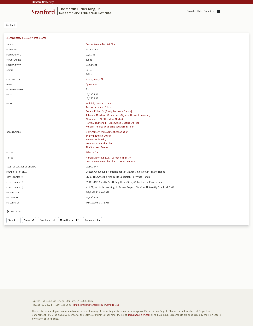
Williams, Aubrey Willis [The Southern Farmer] (110, 126)
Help (199, 11)
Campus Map (112, 304)
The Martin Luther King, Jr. (80, 8)
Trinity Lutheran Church (98, 135)
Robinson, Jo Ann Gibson (99, 107)
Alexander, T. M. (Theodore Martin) (104, 119)
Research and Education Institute (85, 13)
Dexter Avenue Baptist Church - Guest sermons (111, 161)
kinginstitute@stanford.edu (88, 304)
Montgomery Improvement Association (107, 132)
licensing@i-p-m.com (139, 314)
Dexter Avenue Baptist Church (102, 44)
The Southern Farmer (97, 147)
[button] (29, 220)
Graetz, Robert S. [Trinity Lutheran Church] (109, 111)
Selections (211, 11)
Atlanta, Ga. (92, 152)
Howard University (96, 139)
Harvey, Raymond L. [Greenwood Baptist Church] (112, 122)
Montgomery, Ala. (95, 79)
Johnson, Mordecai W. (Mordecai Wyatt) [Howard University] (118, 115)
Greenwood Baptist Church (100, 143)
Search (191, 11)
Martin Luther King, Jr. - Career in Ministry (108, 157)
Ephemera (91, 84)
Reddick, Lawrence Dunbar (100, 103)
